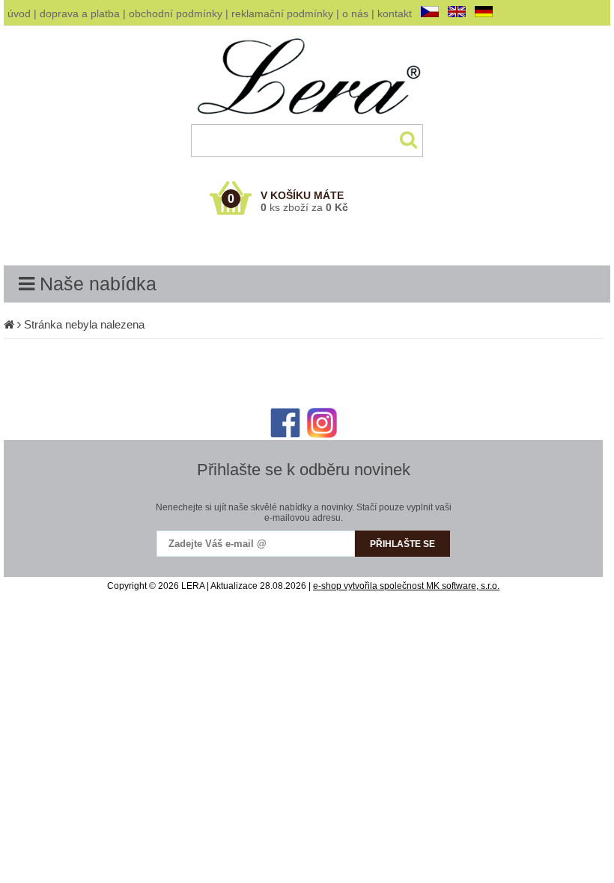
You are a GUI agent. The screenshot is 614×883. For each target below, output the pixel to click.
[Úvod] (9, 324)
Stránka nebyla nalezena (84, 324)
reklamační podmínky (282, 13)
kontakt (394, 13)
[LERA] (307, 121)
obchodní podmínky (175, 13)
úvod (19, 13)
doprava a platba (80, 13)
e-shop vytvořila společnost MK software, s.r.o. (406, 586)
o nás (355, 13)
